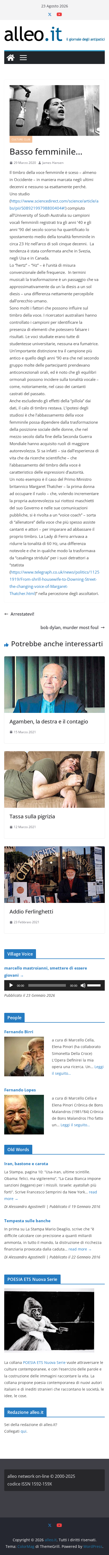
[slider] (94, 985)
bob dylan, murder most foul (69, 627)
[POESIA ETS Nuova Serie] (49, 1291)
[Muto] (83, 985)
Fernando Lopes (20, 1089)
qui (23, 1431)
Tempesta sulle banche (27, 1220)
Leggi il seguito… (75, 1124)
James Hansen (52, 162)
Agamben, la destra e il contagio (49, 721)
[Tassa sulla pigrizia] (54, 755)
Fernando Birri (18, 1031)
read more (80, 1249)
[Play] (11, 985)
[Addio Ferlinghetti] (54, 850)
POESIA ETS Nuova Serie (44, 1362)
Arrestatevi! (22, 614)
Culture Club (21, 139)
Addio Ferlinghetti (31, 911)
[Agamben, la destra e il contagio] (54, 660)
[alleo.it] (10, 57)
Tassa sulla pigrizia (32, 816)
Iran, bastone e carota (26, 1163)
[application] (54, 985)
